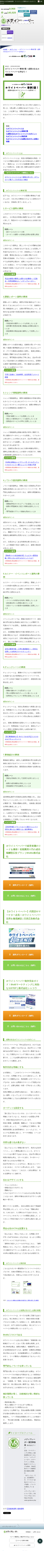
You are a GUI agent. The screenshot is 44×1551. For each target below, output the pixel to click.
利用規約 (28, 1532)
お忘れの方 (26, 20)
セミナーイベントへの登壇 (23, 1545)
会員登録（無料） (23, 11)
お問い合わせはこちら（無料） (24, 896)
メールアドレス (21, 16)
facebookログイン (33, 12)
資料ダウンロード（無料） (24, 885)
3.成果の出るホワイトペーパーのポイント (21, 134)
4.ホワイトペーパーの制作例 (16, 136)
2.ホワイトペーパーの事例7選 (17, 131)
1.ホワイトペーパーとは (15, 128)
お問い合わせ (36, 1532)
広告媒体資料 (12, 1508)
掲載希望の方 (5, 28)
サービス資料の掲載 (22, 1540)
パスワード (23, 20)
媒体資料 (20, 1508)
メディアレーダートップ (9, 1526)
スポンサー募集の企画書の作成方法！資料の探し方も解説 (23, 1300)
